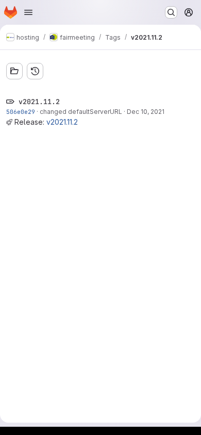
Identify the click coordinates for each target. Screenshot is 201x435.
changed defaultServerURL (81, 111)
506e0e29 (20, 111)
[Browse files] (14, 71)
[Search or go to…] (171, 12)
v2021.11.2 (62, 122)
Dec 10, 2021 (145, 111)
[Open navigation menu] (28, 12)
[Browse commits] (35, 71)
